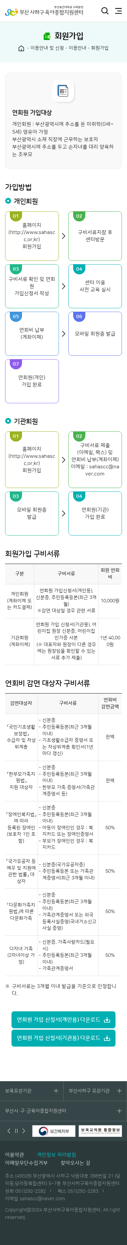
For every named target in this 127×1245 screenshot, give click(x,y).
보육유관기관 (18, 1091)
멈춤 (16, 1131)
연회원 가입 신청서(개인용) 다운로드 (59, 1020)
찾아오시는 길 (75, 1163)
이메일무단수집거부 (26, 1163)
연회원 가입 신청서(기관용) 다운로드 (59, 1038)
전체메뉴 (118, 11)
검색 (105, 11)
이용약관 (14, 1155)
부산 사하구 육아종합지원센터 (44, 10)
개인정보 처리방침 (56, 1155)
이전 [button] (9, 1131)
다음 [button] (23, 1131)
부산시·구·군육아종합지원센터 (35, 1111)
